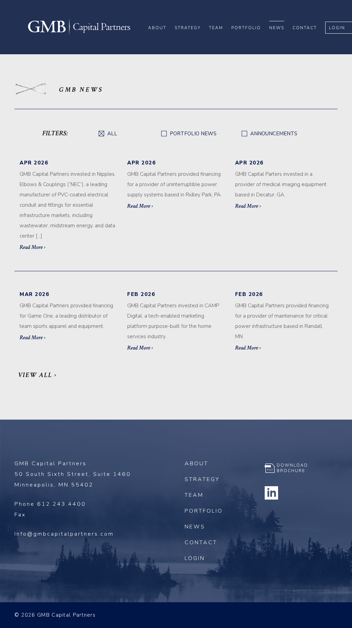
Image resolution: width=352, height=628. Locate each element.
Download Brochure (292, 468)
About (157, 28)
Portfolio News (192, 133)
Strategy (188, 28)
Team (216, 28)
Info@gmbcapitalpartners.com (64, 534)
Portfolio (246, 28)
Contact (305, 28)
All (111, 133)
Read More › (32, 247)
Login (337, 28)
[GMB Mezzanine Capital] (79, 34)
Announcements (273, 133)
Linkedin (271, 493)
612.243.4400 (61, 504)
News (276, 28)
